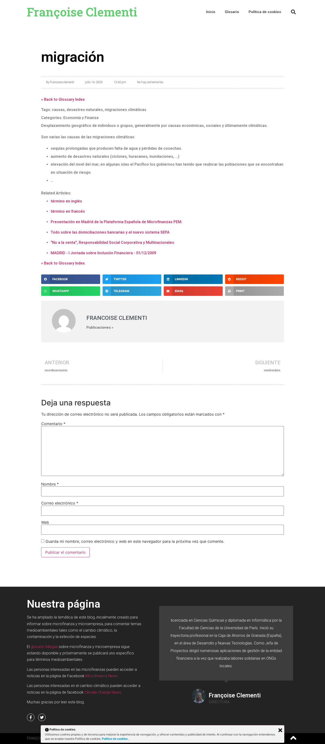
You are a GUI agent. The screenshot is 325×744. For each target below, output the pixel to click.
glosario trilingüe (44, 646)
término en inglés (66, 201)
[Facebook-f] (30, 717)
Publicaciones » (99, 327)
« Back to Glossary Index (63, 99)
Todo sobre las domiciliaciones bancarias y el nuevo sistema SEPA (110, 232)
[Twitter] (42, 717)
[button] (293, 12)
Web (45, 522)
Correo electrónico (59, 503)
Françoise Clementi (82, 12)
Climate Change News (102, 692)
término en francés (68, 211)
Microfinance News (101, 676)
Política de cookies (115, 738)
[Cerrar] (280, 730)
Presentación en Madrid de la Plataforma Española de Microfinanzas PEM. (116, 222)
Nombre (50, 484)
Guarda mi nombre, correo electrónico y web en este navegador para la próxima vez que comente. (134, 541)
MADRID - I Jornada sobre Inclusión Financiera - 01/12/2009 (103, 253)
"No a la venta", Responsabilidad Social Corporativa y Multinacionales (112, 242)
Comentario (53, 424)
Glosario (232, 12)
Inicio (210, 12)
